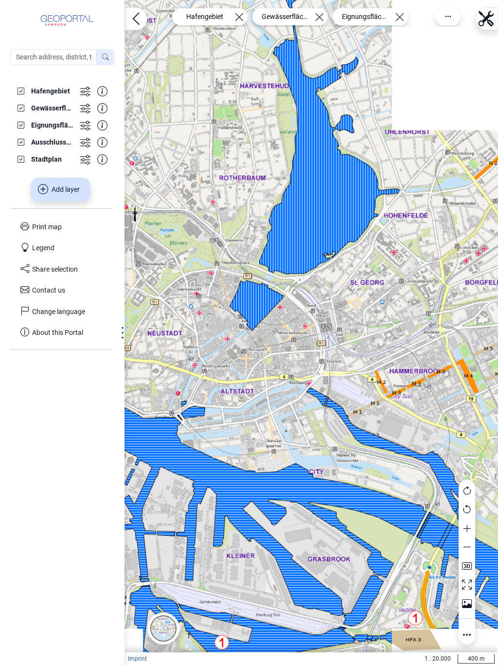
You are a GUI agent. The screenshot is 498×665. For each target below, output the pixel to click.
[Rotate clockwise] (467, 491)
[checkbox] (45, 91)
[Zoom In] (467, 528)
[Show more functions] (85, 90)
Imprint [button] (137, 658)
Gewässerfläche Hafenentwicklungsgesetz (285, 16)
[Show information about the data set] (102, 90)
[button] (163, 628)
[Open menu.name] (135, 18)
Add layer (66, 189)
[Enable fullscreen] (467, 585)
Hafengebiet (204, 16)
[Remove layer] (239, 16)
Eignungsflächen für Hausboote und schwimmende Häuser (365, 16)
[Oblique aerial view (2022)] (467, 603)
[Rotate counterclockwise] (467, 510)
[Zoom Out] (467, 547)
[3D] (467, 566)
